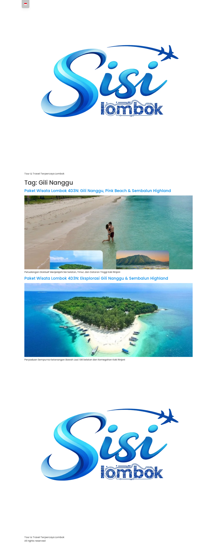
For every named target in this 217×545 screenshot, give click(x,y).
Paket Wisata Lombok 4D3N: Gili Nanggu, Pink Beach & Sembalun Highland (97, 190)
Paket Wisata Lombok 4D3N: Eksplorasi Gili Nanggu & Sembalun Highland (96, 278)
